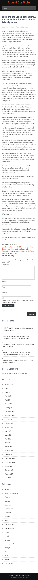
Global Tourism (9, 528)
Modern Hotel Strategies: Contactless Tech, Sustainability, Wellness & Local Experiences (16, 337)
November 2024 (10, 462)
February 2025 (9, 450)
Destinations (9, 509)
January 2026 (9, 408)
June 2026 (8, 392)
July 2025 (8, 431)
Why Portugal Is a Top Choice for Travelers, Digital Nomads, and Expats (18, 361)
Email (4, 287)
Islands (7, 536)
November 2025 (10, 415)
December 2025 (10, 412)
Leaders (7, 540)
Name (4, 282)
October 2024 (9, 466)
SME (6, 552)
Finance (7, 516)
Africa (7, 489)
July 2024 (8, 478)
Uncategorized (9, 563)
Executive (8, 513)
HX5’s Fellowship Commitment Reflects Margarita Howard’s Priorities (18, 329)
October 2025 (9, 419)
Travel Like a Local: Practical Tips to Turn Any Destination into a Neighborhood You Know (16, 353)
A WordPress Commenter (9, 373)
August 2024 (9, 474)
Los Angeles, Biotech (11, 544)
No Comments (14, 244)
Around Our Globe (19, 2)
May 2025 (8, 439)
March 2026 (8, 404)
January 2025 (9, 454)
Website (4, 292)
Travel (7, 559)
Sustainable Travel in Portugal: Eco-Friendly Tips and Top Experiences (18, 345)
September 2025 (10, 423)
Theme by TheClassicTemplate (19, 577)
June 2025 (8, 435)
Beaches (7, 497)
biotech (7, 501)
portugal (7, 548)
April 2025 (8, 443)
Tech (6, 555)
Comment (5, 264)
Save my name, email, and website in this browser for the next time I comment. (18, 301)
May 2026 (8, 396)
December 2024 (10, 458)
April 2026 (8, 400)
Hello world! (23, 373)
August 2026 (9, 384)
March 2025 (8, 447)
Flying (7, 520)
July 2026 (8, 388)
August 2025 (9, 427)
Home (5, 8)
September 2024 (10, 470)
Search (4, 311)
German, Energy (9, 524)
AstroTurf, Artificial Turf (12, 493)
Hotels (7, 532)
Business (8, 505)
